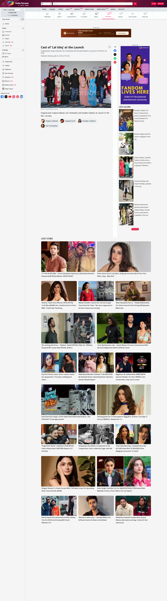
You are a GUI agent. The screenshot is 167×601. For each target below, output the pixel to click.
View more (135, 229)
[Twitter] (6, 96)
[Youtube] (10, 96)
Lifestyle (7, 42)
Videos (7, 66)
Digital (7, 39)
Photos (121, 9)
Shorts (7, 81)
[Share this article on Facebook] (115, 50)
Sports (7, 46)
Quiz (67, 9)
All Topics (8, 53)
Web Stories (9, 85)
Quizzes (7, 77)
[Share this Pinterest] (115, 62)
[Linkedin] (21, 96)
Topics (60, 9)
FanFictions (89, 9)
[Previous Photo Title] (51, 84)
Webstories (101, 9)
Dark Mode (6, 19)
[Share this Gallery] (115, 46)
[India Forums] (17, 3)
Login (154, 3)
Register (160, 3)
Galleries (8, 69)
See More (5, 57)
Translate (14, 15)
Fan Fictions (9, 73)
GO (135, 3)
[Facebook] (2, 96)
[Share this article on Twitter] (115, 54)
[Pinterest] (17, 96)
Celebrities (8, 62)
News (4, 28)
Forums (5, 50)
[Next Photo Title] (100, 84)
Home (7, 24)
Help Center (9, 89)
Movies (7, 35)
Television (8, 32)
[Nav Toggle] (3, 3)
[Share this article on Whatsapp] (115, 58)
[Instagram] (13, 96)
